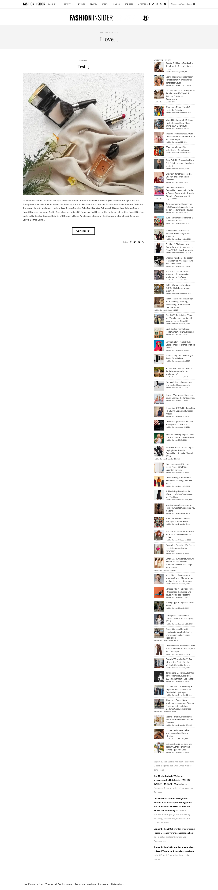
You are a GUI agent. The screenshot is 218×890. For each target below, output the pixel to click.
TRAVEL (93, 4)
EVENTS (81, 4)
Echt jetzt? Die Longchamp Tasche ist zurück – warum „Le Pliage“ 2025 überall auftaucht (179, 247)
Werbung (91, 884)
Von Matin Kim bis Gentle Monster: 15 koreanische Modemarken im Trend (177, 274)
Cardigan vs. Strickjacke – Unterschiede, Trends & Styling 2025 (180, 618)
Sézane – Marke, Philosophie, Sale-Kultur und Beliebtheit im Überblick (179, 719)
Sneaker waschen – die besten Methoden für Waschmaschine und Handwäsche (179, 261)
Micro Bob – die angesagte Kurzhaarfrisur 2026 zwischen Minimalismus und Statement (179, 578)
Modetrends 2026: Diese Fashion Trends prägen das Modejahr (178, 233)
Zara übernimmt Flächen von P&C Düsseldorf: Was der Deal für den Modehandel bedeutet (179, 207)
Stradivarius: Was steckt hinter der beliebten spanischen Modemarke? (180, 371)
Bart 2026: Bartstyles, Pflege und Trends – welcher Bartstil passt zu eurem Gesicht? (179, 318)
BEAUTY (67, 4)
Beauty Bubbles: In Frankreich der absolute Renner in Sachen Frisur (179, 66)
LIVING (116, 4)
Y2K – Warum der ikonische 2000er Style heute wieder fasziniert (178, 288)
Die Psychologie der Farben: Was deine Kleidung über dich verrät (179, 480)
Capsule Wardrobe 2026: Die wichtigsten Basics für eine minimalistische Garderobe (179, 662)
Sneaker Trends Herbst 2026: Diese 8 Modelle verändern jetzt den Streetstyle (180, 136)
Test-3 (83, 66)
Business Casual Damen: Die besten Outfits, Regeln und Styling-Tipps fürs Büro (179, 747)
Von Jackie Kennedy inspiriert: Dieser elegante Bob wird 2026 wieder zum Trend (174, 765)
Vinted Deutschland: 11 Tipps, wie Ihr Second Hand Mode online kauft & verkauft (179, 123)
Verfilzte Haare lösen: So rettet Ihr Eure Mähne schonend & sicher (180, 534)
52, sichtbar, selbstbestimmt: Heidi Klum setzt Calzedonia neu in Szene (180, 508)
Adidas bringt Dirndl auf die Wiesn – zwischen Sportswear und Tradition (179, 494)
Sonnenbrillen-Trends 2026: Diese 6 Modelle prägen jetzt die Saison (180, 345)
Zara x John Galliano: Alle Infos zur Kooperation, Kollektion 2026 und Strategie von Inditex (180, 676)
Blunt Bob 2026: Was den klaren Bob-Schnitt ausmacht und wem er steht (180, 163)
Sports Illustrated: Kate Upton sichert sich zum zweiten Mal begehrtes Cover (179, 80)
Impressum (103, 884)
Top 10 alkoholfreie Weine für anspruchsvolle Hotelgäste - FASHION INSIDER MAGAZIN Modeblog (173, 780)
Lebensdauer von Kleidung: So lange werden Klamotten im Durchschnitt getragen (179, 689)
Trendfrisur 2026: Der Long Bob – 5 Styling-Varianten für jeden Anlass (180, 411)
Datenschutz (117, 884)
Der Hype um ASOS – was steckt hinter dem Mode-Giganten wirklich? (177, 467)
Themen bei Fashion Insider (59, 884)
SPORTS (105, 4)
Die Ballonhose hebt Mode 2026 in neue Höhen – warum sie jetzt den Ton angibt (180, 648)
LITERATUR (143, 4)
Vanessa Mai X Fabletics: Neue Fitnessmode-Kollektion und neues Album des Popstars (180, 592)
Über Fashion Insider (33, 884)
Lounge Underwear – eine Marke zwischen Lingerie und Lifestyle (179, 733)
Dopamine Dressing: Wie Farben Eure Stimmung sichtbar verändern (180, 548)
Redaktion (80, 884)
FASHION (52, 4)
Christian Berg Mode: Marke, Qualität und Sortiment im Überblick (179, 177)
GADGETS (129, 4)
